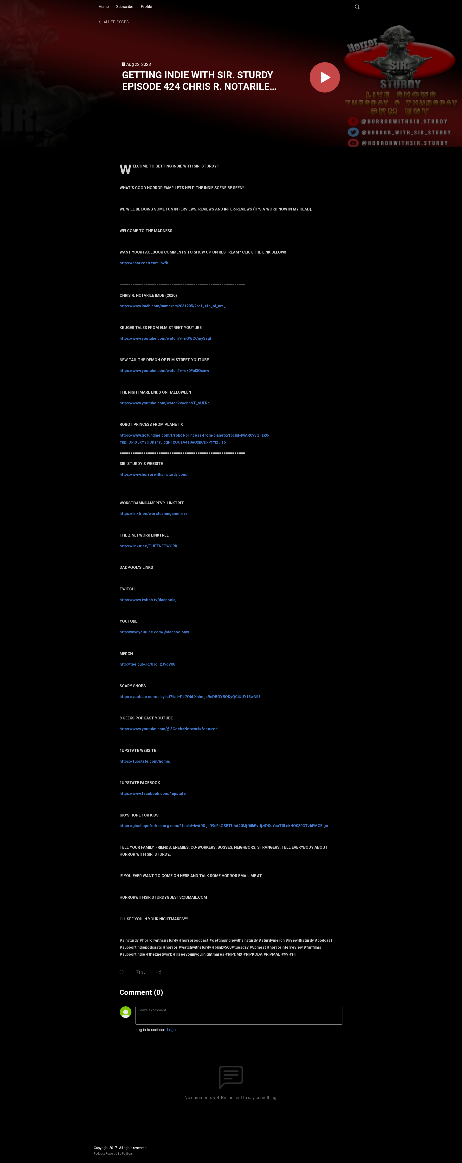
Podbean (128, 1153)
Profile (146, 6)
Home (104, 6)
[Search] (357, 7)
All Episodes (116, 22)
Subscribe (124, 6)
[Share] (159, 972)
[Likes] (122, 972)
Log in (172, 1029)
